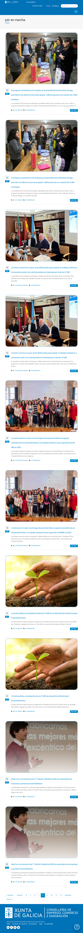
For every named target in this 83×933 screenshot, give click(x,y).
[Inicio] (20, 2)
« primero (10, 895)
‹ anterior (19, 895)
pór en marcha (17, 110)
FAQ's (8, 924)
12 (61, 895)
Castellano (55, 6)
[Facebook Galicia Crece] (11, 927)
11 (56, 895)
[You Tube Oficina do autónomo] (18, 927)
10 (51, 895)
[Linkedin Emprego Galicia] (8, 927)
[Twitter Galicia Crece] (14, 927)
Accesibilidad (48, 924)
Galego (48, 6)
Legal (40, 924)
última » (9, 899)
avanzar (25, 285)
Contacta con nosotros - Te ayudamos (24, 924)
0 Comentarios (30, 110)
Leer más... (74, 110)
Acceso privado (37, 6)
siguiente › (68, 895)
